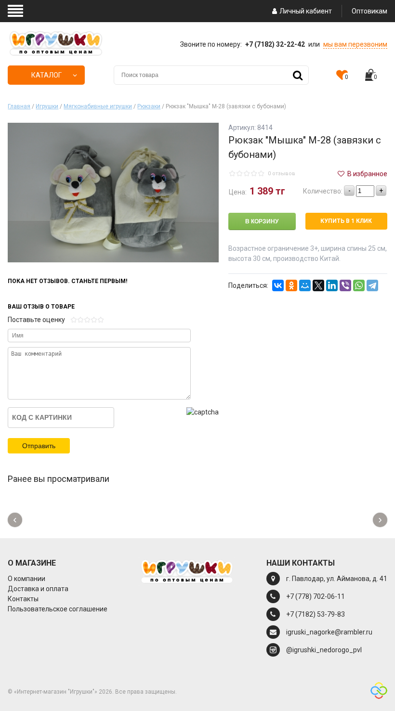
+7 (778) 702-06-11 (315, 596)
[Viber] (345, 285)
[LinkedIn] (332, 285)
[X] (318, 285)
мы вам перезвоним (355, 44)
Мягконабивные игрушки (98, 106)
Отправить (38, 446)
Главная (19, 106)
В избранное (366, 174)
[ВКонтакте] (278, 285)
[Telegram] (372, 285)
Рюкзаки (148, 106)
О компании (26, 578)
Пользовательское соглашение (57, 609)
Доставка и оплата (38, 589)
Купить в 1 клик (346, 221)
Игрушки (47, 106)
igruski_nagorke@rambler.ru (329, 632)
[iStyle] (378, 691)
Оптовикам (369, 11)
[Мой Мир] (305, 285)
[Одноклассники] (291, 285)
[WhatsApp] (359, 285)
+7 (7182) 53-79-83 (315, 614)
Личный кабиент (305, 11)
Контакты (23, 599)
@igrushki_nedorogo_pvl (324, 650)
